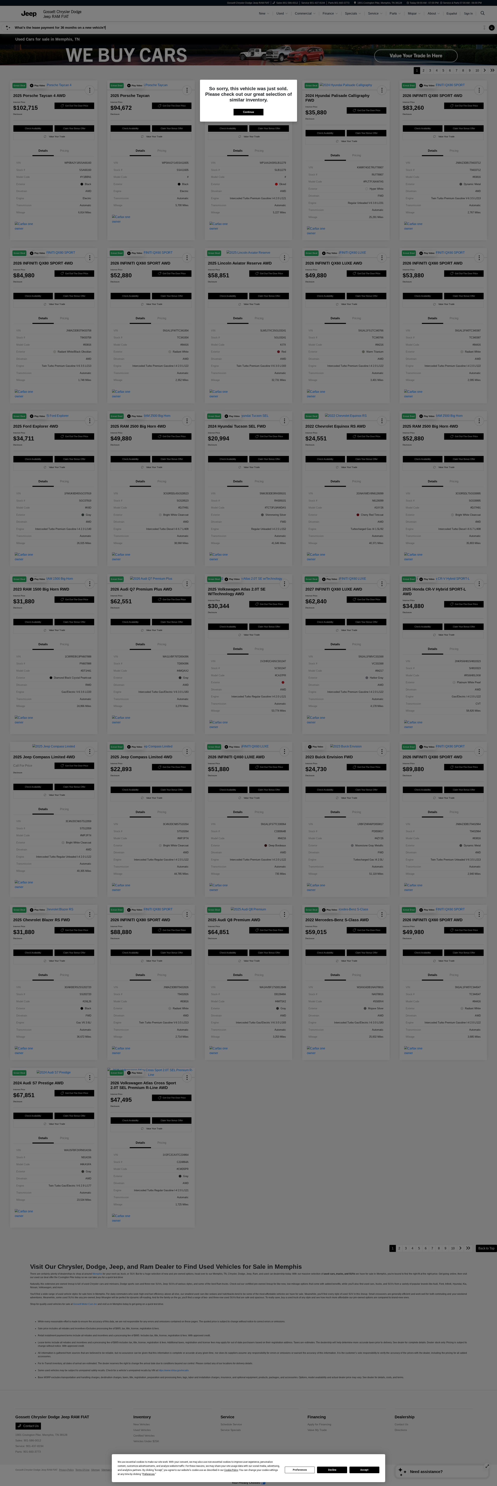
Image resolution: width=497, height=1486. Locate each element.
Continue (248, 112)
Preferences (300, 1470)
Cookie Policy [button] (231, 1470)
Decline (332, 1470)
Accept (364, 1470)
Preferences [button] (148, 1474)
